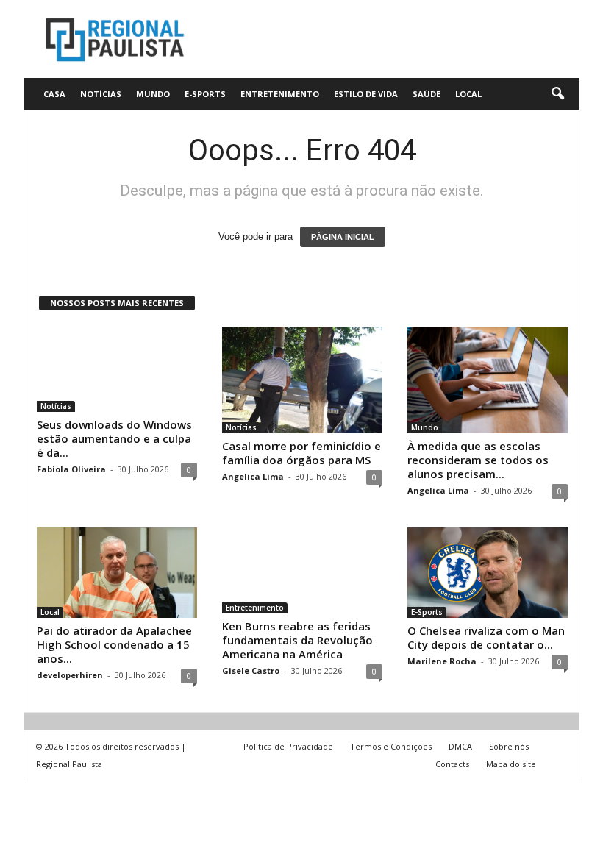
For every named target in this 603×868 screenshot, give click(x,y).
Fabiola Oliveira (71, 468)
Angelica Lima (253, 476)
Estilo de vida (366, 93)
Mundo (153, 93)
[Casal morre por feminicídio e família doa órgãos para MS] (302, 380)
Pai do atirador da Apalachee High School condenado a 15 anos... (114, 644)
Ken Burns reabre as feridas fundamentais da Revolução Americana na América (297, 640)
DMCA (460, 746)
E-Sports (205, 93)
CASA (54, 93)
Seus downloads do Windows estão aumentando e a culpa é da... (114, 438)
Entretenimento (279, 93)
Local (468, 93)
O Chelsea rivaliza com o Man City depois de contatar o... (486, 637)
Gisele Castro (250, 670)
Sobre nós (509, 746)
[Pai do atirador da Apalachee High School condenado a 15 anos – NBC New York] (117, 572)
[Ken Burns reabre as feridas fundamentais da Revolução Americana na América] (302, 570)
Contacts (452, 763)
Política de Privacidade (288, 746)
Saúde (426, 93)
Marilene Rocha (442, 660)
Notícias (100, 93)
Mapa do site (511, 763)
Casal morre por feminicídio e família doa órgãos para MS (301, 452)
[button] (557, 94)
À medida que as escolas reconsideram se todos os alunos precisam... (478, 459)
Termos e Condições (391, 746)
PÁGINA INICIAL (342, 236)
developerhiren (70, 674)
